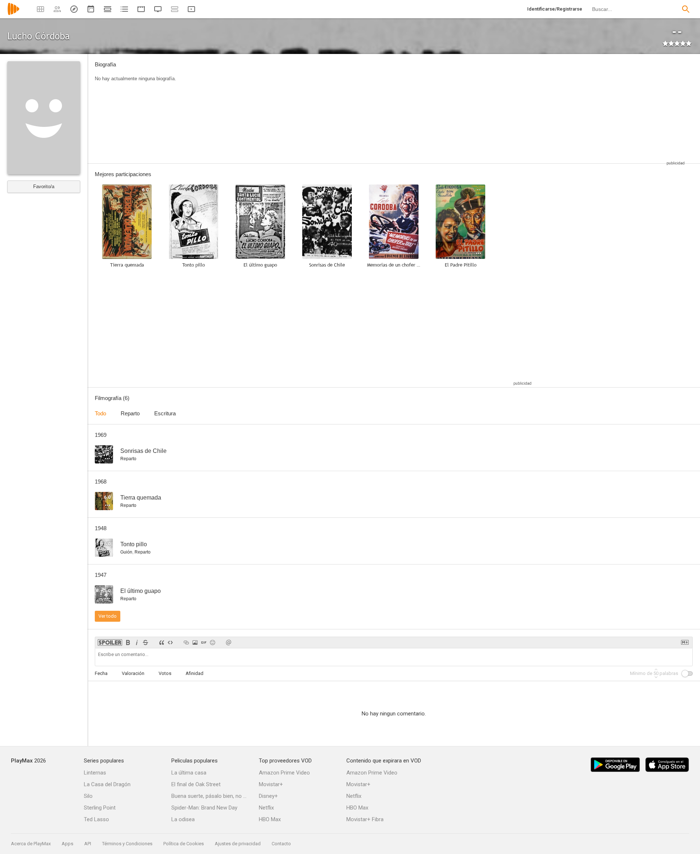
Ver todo (107, 616)
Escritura (165, 413)
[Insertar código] (170, 642)
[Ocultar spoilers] (110, 642)
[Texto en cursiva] (136, 642)
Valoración (133, 673)
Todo (100, 413)
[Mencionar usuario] (228, 642)
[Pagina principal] (13, 13)
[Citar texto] (161, 642)
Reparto (130, 413)
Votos (165, 673)
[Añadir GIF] (203, 642)
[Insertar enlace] (186, 642)
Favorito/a (43, 186)
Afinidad (194, 673)
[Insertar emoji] (212, 642)
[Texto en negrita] (128, 642)
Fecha (101, 673)
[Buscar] (685, 9)
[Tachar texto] (145, 642)
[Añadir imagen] (195, 642)
